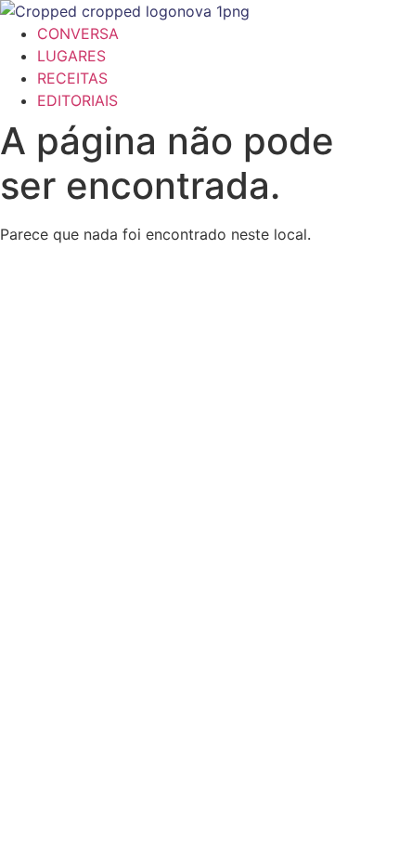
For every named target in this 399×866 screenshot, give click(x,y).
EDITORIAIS (77, 100)
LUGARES (71, 55)
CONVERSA (78, 33)
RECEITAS (72, 78)
